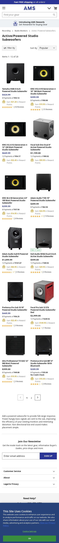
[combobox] (29, 14)
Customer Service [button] (12, 471)
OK (29, 538)
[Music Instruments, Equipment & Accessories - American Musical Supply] (29, 8)
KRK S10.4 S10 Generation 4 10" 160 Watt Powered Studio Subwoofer (43, 91)
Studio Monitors (21, 31)
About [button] (7, 477)
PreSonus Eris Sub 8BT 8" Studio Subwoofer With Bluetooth (42, 363)
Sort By (33, 48)
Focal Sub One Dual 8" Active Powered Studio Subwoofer (41, 147)
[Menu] (3, 8)
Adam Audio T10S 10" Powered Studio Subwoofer (43, 199)
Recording (6, 31)
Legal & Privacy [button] (11, 484)
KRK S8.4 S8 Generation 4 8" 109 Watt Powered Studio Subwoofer (14, 200)
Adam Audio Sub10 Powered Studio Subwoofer (15, 255)
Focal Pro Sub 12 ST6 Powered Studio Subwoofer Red (43, 310)
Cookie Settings (29, 531)
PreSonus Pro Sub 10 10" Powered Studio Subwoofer (14, 308)
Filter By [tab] (11, 48)
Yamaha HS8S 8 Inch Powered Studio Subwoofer (14, 90)
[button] (55, 8)
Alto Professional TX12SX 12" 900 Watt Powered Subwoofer (15, 363)
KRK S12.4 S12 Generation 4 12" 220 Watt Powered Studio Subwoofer (14, 147)
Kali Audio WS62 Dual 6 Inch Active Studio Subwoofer (43, 255)
